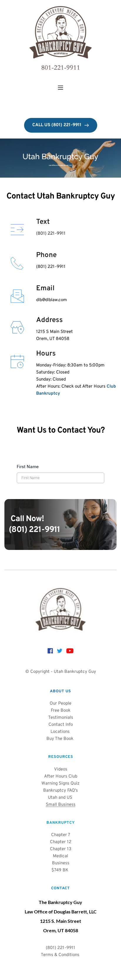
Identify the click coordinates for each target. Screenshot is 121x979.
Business (60, 863)
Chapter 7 (60, 835)
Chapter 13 (60, 849)
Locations (60, 732)
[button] (60, 87)
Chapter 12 (60, 842)
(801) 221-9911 (34, 530)
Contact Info (60, 725)
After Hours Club (60, 776)
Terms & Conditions (60, 955)
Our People (60, 703)
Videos (60, 769)
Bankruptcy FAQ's (60, 790)
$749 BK (60, 870)
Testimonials (60, 718)
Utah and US (60, 797)
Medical (60, 856)
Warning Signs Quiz (60, 783)
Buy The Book (60, 739)
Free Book (60, 710)
